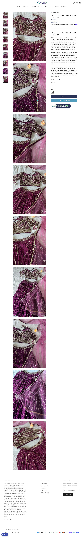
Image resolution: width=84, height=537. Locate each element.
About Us (26, 6)
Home (19, 6)
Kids (51, 6)
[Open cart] (80, 2)
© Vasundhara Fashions (12, 532)
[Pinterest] (59, 79)
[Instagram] (7, 519)
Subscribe (68, 494)
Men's (57, 6)
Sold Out (64, 96)
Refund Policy (44, 483)
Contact (64, 6)
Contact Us (43, 488)
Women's (44, 6)
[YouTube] (10, 519)
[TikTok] (14, 519)
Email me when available (64, 100)
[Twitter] (57, 79)
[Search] (77, 2)
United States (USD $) (11, 529)
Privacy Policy (44, 490)
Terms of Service (45, 486)
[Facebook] (55, 79)
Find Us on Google (45, 492)
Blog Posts (35, 6)
